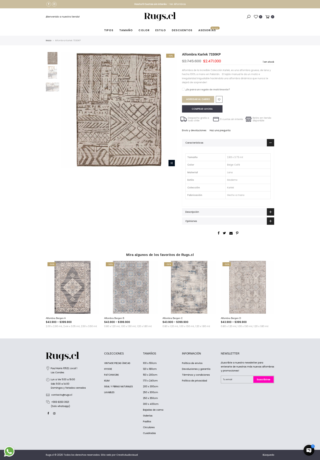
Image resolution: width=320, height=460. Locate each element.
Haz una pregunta (220, 130)
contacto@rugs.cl (61, 394)
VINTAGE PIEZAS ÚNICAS (117, 363)
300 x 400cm (150, 404)
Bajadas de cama (153, 409)
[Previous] (66, 110)
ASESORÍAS (208, 29)
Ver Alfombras (177, 4)
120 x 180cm (150, 369)
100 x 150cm (150, 363)
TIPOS (109, 30)
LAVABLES (109, 392)
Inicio (49, 40)
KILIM (107, 380)
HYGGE (108, 369)
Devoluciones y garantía (196, 369)
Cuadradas (149, 433)
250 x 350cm (150, 398)
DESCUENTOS (182, 30)
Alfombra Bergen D (231, 318)
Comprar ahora (202, 109)
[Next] (171, 110)
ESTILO (160, 30)
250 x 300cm (150, 392)
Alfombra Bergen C (172, 318)
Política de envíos (192, 363)
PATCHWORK (111, 374)
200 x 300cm (150, 386)
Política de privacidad (194, 380)
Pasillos (147, 421)
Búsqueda (268, 454)
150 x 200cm (150, 374)
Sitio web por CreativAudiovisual (119, 454)
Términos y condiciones (196, 374)
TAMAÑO (126, 30)
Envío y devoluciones (194, 130)
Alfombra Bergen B (114, 318)
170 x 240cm (150, 380)
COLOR (144, 30)
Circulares (149, 427)
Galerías (147, 415)
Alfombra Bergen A (56, 318)
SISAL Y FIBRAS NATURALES (118, 386)
